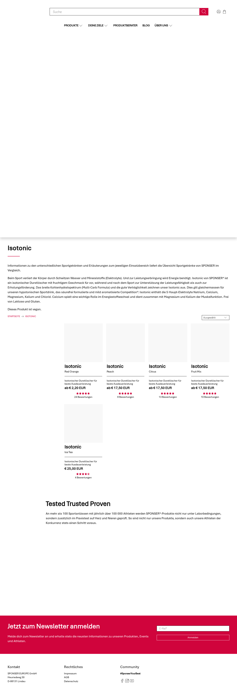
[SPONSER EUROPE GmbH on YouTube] (132, 681)
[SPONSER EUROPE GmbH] (25, 11)
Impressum (70, 673)
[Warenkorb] (224, 12)
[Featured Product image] (83, 342)
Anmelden (193, 637)
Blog (146, 25)
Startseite (14, 316)
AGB (66, 677)
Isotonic (30, 316)
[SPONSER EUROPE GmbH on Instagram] (127, 681)
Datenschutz (71, 681)
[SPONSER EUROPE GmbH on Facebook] (122, 681)
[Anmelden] (218, 12)
